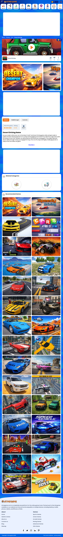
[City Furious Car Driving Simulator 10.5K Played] (46, 325)
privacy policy (57, 535)
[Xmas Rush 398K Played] (17, 444)
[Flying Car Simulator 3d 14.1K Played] (46, 345)
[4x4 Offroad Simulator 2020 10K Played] (46, 266)
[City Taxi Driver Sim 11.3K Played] (46, 444)
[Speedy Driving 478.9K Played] (46, 206)
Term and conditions (48, 535)
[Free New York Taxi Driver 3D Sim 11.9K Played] (17, 305)
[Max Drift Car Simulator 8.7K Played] (46, 365)
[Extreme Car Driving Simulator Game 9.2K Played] (17, 325)
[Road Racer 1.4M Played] (17, 226)
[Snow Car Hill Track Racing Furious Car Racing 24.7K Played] (17, 246)
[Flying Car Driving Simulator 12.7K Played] (17, 404)
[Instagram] (31, 530)
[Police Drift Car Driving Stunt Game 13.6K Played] (17, 365)
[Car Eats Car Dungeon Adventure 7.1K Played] (17, 463)
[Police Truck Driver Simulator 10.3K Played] (46, 305)
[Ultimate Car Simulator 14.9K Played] (46, 285)
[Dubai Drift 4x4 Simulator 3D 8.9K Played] (17, 384)
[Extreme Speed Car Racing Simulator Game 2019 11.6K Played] (46, 424)
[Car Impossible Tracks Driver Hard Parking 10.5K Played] (17, 266)
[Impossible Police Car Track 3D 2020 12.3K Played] (17, 424)
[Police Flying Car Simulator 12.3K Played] (46, 384)
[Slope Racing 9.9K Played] (46, 246)
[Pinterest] (39, 530)
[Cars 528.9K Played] (46, 226)
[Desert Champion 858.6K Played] (17, 206)
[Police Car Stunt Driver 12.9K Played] (17, 285)
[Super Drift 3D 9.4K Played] (17, 483)
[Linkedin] (35, 530)
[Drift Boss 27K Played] (46, 483)
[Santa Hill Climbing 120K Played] (46, 463)
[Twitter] (28, 530)
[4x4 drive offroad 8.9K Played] (46, 404)
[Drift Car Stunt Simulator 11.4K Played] (17, 345)
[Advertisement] (31, 25)
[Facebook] (24, 530)
